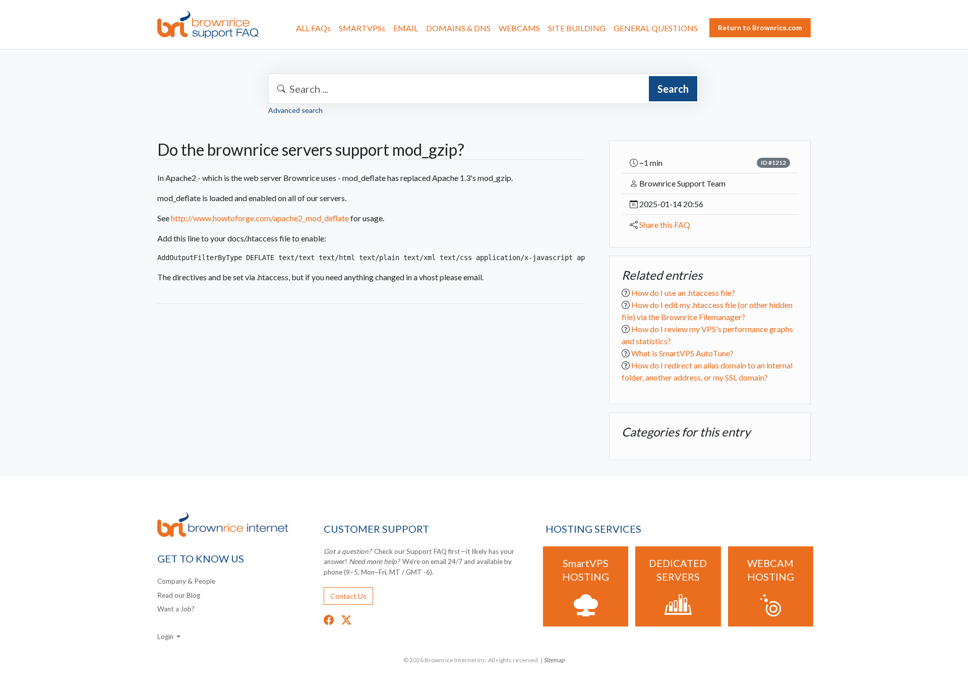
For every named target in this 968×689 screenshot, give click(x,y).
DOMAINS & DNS (458, 28)
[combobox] (484, 89)
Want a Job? (176, 609)
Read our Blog (178, 595)
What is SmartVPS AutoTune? (682, 352)
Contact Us (348, 596)
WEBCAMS (519, 28)
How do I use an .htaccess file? (683, 292)
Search (673, 89)
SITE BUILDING (577, 28)
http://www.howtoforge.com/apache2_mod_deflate (260, 218)
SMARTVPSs (362, 28)
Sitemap (554, 660)
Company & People (186, 581)
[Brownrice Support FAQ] (207, 24)
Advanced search (295, 110)
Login (166, 637)
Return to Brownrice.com (760, 27)
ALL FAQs (313, 28)
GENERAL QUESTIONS (656, 28)
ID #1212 (773, 162)
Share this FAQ (664, 224)
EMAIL (405, 28)
